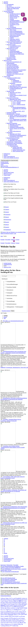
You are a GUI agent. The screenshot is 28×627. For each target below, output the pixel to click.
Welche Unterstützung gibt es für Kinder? (16, 69)
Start (2, 236)
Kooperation (12, 56)
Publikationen (7, 153)
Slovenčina (3, 621)
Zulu (17, 625)
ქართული (24, 604)
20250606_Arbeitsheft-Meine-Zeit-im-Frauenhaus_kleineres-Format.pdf (11, 420)
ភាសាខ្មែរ (16, 609)
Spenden (6, 155)
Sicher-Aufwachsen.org (15, 43)
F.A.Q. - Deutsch (17, 101)
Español (20, 621)
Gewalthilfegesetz (14, 139)
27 (4, 542)
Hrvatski (3, 602)
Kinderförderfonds (17, 81)
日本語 (25, 608)
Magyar (22, 606)
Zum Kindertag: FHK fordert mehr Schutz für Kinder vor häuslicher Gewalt (13, 477)
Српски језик (8, 619)
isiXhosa (7, 625)
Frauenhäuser (13, 49)
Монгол (3, 616)
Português (6, 618)
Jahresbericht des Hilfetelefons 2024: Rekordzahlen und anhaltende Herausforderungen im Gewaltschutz (14, 507)
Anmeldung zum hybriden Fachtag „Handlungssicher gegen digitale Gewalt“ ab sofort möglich (13, 447)
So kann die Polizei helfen (13, 67)
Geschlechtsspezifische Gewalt (17, 13)
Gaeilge (17, 608)
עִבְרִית (12, 606)
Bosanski (19, 599)
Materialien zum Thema (15, 85)
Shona (17, 619)
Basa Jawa (3, 609)
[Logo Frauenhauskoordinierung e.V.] (10, 167)
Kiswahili (6, 622)
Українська (7, 624)
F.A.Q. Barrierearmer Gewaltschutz (18, 119)
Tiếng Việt (20, 624)
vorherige (6, 538)
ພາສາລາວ (8, 611)
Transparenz (9, 9)
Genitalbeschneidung (14, 20)
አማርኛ (10, 598)
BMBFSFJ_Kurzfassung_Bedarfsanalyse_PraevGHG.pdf (14, 367)
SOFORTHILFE (8, 559)
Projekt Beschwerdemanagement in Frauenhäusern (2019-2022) (18, 136)
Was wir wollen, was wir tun (13, 7)
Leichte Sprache (4, 162)
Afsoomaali (14, 621)
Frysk (16, 604)
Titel (5, 318)
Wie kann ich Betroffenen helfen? (14, 71)
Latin (12, 611)
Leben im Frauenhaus (12, 64)
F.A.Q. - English (16, 103)
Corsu (25, 601)
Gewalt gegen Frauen (9, 11)
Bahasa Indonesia (11, 608)
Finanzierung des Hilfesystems (17, 53)
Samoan (23, 618)
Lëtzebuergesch (7, 613)
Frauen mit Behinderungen (16, 31)
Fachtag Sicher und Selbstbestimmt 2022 (17, 148)
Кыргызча (3, 611)
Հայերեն (18, 598)
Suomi (8, 604)
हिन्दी (15, 606)
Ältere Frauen (13, 29)
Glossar (17, 239)
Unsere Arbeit (7, 76)
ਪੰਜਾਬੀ (10, 618)
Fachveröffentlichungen (12, 284)
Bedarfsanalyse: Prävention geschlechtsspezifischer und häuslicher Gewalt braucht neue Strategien (14, 398)
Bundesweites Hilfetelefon (16, 52)
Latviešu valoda (18, 611)
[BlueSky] (14, 238)
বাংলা (16, 599)
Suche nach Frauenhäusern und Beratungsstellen (14, 62)
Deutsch (3, 605)
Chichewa (10, 601)
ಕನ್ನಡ (7, 609)
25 (4, 540)
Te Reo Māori (20, 614)
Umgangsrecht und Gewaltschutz (14, 143)
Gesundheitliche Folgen (15, 45)
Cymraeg (3, 625)
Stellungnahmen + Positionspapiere (15, 306)
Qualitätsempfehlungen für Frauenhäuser (16, 89)
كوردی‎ (23, 609)
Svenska (11, 622)
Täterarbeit (12, 55)
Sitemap (13, 239)
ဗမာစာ (6, 616)
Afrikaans (3, 598)
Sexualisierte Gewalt (14, 24)
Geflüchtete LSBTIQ (15, 39)
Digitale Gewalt (13, 17)
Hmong (18, 606)
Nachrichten (9, 298)
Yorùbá (14, 625)
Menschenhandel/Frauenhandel (17, 21)
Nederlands (14, 602)
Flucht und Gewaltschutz (12, 97)
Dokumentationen (14, 146)
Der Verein (9, 5)
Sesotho (14, 619)
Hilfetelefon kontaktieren (12, 72)
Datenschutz (9, 565)
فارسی (20, 616)
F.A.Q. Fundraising (17, 84)
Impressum (3, 565)
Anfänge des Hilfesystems (13, 8)
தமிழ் (18, 622)
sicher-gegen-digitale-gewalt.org (11, 157)
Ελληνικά (7, 605)
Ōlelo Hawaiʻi (7, 606)
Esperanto (24, 602)
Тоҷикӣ (15, 622)
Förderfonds (12, 79)
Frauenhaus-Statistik (11, 112)
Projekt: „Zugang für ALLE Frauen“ (18, 115)
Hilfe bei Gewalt (7, 60)
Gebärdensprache (5, 163)
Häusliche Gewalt (14, 15)
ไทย (25, 622)
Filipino (5, 604)
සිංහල (24, 619)
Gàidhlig (3, 619)
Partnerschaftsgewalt (14, 16)
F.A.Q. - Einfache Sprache (19, 104)
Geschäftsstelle (10, 4)
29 (4, 545)
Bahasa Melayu (4, 614)
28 (4, 544)
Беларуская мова (10, 599)
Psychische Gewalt (14, 23)
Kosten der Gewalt (14, 47)
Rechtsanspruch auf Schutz (13, 138)
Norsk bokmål (15, 616)
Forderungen (13, 93)
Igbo (6, 608)
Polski (2, 618)
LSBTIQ (12, 37)
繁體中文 (21, 601)
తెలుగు (21, 622)
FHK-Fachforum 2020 (18, 151)
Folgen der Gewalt (11, 44)
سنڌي (20, 619)
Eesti (2, 604)
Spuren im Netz (4, 166)
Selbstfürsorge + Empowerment (14, 142)
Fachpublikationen (11, 281)
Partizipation (9, 132)
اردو (11, 624)
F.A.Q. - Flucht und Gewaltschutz (18, 100)
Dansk (10, 602)
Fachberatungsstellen (14, 51)
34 (4, 552)
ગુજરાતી (12, 605)
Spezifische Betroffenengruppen (14, 28)
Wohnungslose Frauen (15, 40)
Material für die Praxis (12, 295)
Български (24, 599)
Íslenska (2, 608)
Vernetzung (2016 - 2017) (19, 111)
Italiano (21, 608)
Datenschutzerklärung (6, 595)
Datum (5, 317)
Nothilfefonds (16, 80)
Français (12, 604)
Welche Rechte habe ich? (12, 68)
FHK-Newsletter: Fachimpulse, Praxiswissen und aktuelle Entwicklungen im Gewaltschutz (13, 490)
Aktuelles (6, 1)
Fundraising (12, 83)
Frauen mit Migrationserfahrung (17, 33)
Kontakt (2, 239)
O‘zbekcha (15, 624)
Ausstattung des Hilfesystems (13, 77)
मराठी (25, 614)
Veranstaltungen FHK (12, 144)
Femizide (12, 19)
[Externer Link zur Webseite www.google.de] (14, 233)
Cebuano (6, 601)
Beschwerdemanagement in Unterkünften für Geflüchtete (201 (19, 109)
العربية (14, 598)
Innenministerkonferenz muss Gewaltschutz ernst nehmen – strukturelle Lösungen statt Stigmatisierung (13, 352)
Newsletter (7, 239)
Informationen (10, 290)
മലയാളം (10, 614)
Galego (19, 604)
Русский (18, 618)
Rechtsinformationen (11, 304)
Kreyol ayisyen (17, 605)
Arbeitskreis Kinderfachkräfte (17, 127)
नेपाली (10, 616)
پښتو (24, 616)
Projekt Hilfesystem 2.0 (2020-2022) (18, 87)
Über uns (6, 3)
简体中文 (16, 601)
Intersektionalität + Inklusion (13, 114)
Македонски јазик (15, 613)
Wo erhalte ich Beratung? (13, 65)
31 (4, 548)
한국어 (20, 609)
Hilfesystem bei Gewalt (12, 48)
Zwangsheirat (13, 27)
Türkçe (2, 624)
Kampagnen (9, 292)
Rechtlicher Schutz (11, 57)
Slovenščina (9, 621)
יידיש (11, 625)
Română (14, 618)
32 (4, 549)
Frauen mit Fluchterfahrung (16, 32)
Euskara (4, 599)
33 (4, 550)
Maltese (15, 614)
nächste (5, 553)
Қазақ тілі (11, 609)
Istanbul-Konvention (11, 59)
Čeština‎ (6, 602)
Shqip (7, 598)
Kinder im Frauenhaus (12, 123)
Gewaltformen (10, 12)
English (19, 602)
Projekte (11, 106)
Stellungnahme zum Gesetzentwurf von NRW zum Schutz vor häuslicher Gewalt (14, 523)
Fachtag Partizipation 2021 (19, 150)
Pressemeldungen (11, 301)
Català (2, 601)
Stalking (11, 25)
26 (4, 541)
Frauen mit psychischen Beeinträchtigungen (15, 36)
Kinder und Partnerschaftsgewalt (14, 41)
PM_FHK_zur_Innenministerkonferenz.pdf (13, 321)
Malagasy (23, 613)
